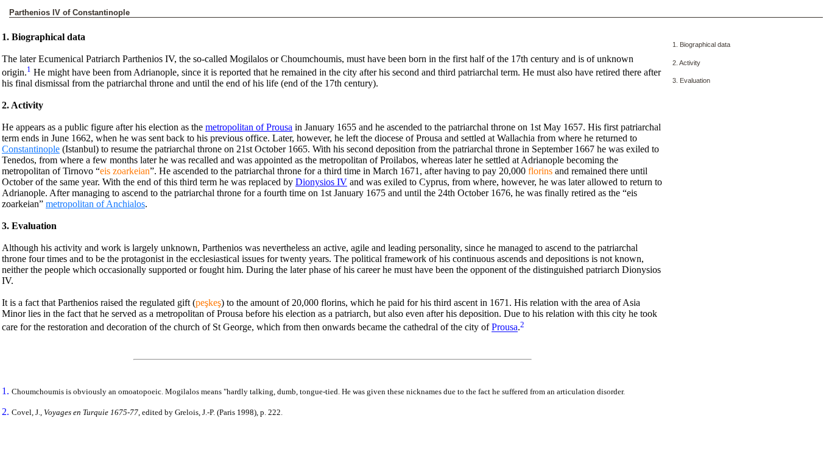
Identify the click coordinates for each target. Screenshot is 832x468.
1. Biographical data (701, 44)
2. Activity (686, 62)
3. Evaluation (691, 80)
